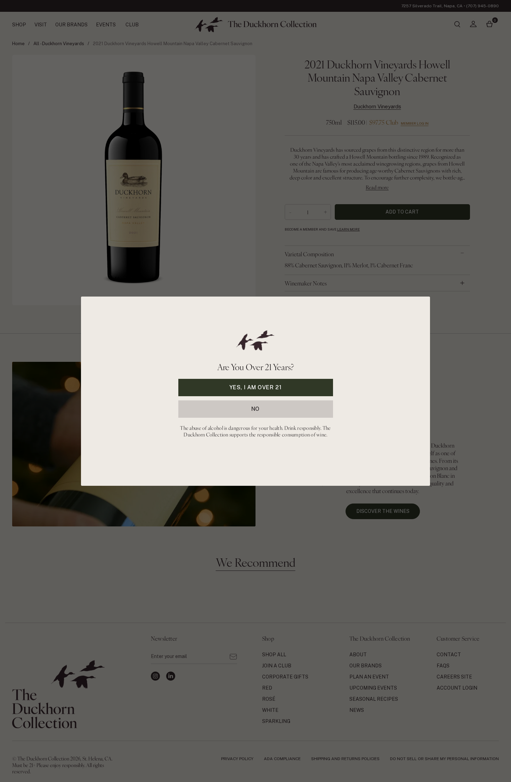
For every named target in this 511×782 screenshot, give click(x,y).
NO (255, 408)
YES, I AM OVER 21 (255, 387)
